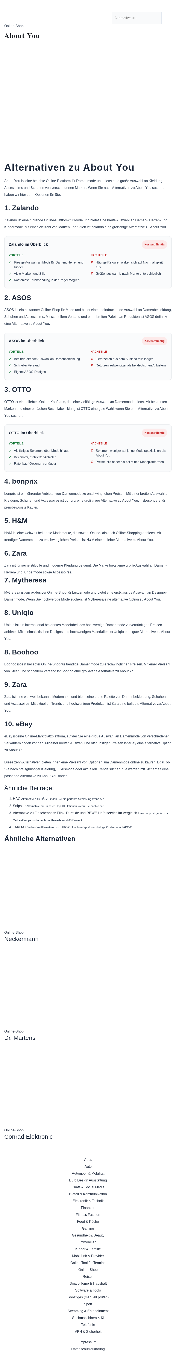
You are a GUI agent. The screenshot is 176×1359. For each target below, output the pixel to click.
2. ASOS (17, 298)
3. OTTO (17, 389)
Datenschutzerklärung (88, 1349)
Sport (88, 1304)
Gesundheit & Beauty (88, 1235)
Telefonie (88, 1325)
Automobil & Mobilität (88, 1173)
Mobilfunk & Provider (88, 1256)
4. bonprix (21, 481)
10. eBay (18, 724)
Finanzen (88, 1208)
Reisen (88, 1276)
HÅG (16, 799)
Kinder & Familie (88, 1249)
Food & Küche (88, 1221)
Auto (88, 1166)
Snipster (19, 806)
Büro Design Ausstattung (88, 1180)
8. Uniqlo (19, 612)
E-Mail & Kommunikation (88, 1194)
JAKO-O (19, 827)
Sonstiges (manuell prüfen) (88, 1297)
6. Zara (15, 553)
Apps (88, 1159)
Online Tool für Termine (88, 1263)
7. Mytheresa (25, 580)
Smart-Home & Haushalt (88, 1283)
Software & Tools (88, 1290)
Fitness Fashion (88, 1215)
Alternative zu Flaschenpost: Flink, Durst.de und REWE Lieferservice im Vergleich (75, 813)
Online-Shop (88, 1270)
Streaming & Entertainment (88, 1311)
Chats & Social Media (88, 1187)
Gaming (88, 1228)
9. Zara (15, 684)
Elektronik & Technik (88, 1201)
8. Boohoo (21, 652)
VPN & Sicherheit (88, 1331)
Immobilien (88, 1242)
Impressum (88, 1342)
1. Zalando (21, 208)
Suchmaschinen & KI (88, 1318)
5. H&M (16, 520)
